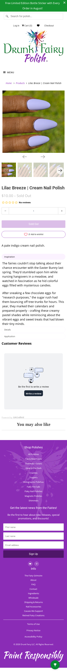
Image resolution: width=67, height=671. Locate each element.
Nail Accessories (33, 606)
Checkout (49, 25)
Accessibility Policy (33, 636)
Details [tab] (7, 329)
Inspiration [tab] (9, 256)
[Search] (7, 16)
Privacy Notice (33, 630)
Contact (33, 588)
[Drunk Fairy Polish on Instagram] (36, 564)
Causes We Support (33, 611)
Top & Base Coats (33, 458)
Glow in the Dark (33, 468)
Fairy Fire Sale (33, 486)
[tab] (33, 336)
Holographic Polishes (33, 481)
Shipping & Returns (33, 602)
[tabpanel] (33, 293)
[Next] (42, 156)
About (33, 580)
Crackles (33, 472)
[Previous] (24, 156)
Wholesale (33, 597)
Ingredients (33, 593)
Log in (16, 25)
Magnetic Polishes (33, 496)
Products (20, 83)
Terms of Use (33, 624)
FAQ (33, 584)
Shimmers (33, 500)
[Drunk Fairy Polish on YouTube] (30, 564)
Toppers (33, 477)
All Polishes (33, 454)
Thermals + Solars (33, 463)
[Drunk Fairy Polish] (33, 47)
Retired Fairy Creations (33, 615)
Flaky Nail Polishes (33, 491)
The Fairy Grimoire (33, 575)
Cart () (28, 25)
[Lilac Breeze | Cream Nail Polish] (33, 122)
